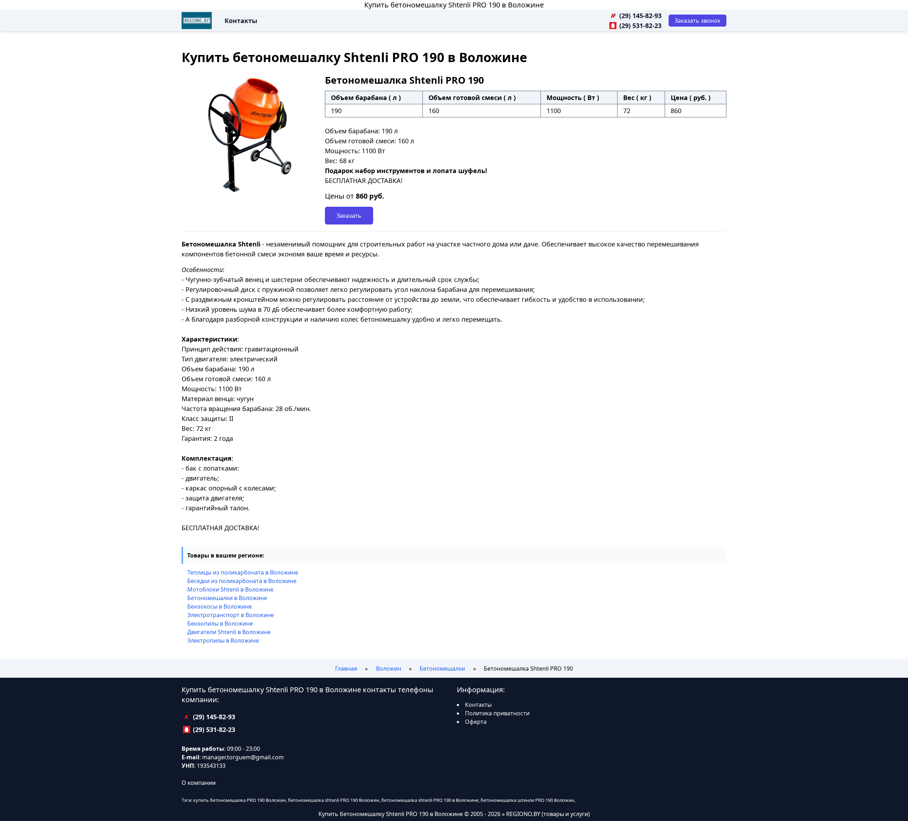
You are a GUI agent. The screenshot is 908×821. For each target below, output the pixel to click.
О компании (199, 783)
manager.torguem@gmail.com (243, 757)
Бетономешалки (442, 668)
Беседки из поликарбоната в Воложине (242, 581)
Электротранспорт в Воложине (230, 615)
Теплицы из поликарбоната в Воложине (242, 572)
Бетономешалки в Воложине (227, 598)
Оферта (476, 722)
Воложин (388, 668)
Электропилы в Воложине (223, 640)
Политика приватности (497, 713)
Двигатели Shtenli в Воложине (229, 632)
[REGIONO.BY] (197, 20)
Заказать (349, 216)
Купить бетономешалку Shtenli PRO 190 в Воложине (454, 5)
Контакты (241, 20)
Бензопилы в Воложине (220, 623)
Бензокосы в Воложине (219, 606)
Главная (346, 668)
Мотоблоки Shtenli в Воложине (230, 589)
